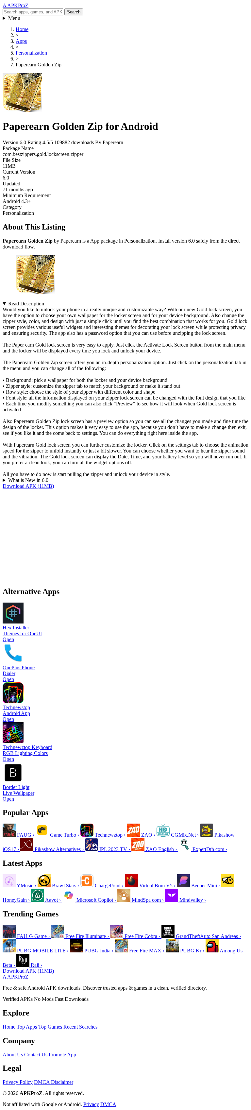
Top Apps (27, 1027)
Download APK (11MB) (28, 486)
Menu (14, 18)
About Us (13, 1054)
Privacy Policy (18, 1082)
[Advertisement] (125, 535)
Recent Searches (80, 1027)
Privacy (91, 1104)
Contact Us (35, 1054)
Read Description (26, 303)
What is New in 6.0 (28, 480)
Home (9, 1027)
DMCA (108, 1104)
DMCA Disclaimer (53, 1082)
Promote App (62, 1054)
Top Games (50, 1027)
